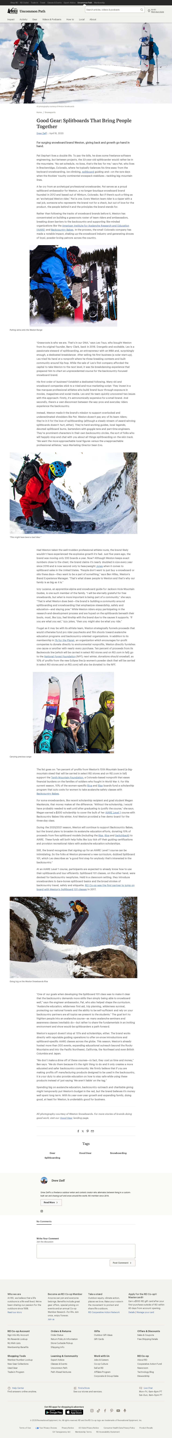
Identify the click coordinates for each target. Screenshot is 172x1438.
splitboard (88, 171)
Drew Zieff (42, 133)
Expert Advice (57, 1359)
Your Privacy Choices (48, 1428)
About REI (142, 1359)
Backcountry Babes (62, 229)
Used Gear (13, 1368)
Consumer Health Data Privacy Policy (119, 1428)
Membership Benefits (18, 1347)
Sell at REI (98, 1368)
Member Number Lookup (20, 1359)
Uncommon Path (32, 11)
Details (131, 1312)
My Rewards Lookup (18, 1339)
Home (39, 112)
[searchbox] (115, 10)
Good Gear (85, 1153)
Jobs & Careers (101, 1359)
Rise (100, 785)
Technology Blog (145, 1372)
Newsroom (142, 1368)
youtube (118, 1410)
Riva (89, 785)
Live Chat (148, 1388)
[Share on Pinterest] (87, 1131)
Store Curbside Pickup (62, 1343)
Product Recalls (146, 1428)
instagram (92, 1410)
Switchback (122, 835)
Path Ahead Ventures (61, 1372)
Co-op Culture (101, 1364)
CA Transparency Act (61, 1432)
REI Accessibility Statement (108, 1432)
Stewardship (143, 1376)
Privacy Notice (68, 1428)
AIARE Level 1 (113, 812)
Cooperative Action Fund (149, 1364)
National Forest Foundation (60, 656)
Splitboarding (52, 1157)
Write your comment (48, 1238)
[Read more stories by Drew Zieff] (44, 1180)
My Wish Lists (14, 1343)
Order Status (57, 1335)
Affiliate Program (102, 1372)
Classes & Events (59, 1364)
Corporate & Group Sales (106, 1376)
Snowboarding (118, 1153)
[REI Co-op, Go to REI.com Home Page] (12, 11)
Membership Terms (83, 1432)
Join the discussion (45, 1242)
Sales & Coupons (145, 1335)
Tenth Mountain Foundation (67, 777)
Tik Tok (98, 1410)
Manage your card (145, 1312)
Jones (99, 566)
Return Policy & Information (64, 1339)
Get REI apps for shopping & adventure (64, 1407)
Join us (51, 1319)
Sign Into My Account (18, 1335)
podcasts (125, 1410)
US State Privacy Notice (89, 1428)
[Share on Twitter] (83, 1131)
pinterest (112, 1410)
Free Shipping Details (147, 1339)
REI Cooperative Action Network (104, 1312)
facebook (105, 1410)
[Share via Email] (92, 1131)
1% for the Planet (64, 640)
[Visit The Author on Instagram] (43, 1211)
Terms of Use (25, 1428)
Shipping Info (57, 1347)
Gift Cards (99, 1339)
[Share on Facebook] (78, 1131)
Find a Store (84, 1388)
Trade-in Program (16, 1372)
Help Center (18, 1388)
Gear (52, 1153)
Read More (49, 1202)
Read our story (15, 1312)
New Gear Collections (18, 1364)
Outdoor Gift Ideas (103, 1335)
